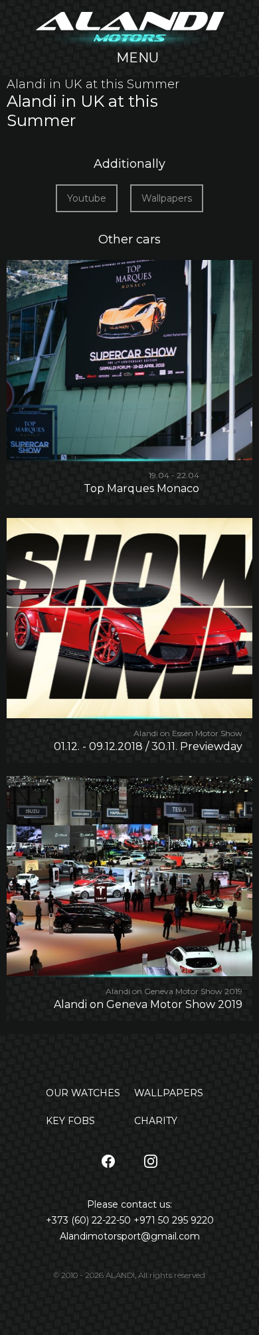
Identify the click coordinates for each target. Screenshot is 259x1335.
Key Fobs (70, 1121)
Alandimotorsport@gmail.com (130, 1236)
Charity (155, 1121)
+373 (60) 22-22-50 (89, 1220)
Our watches (83, 1093)
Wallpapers (166, 198)
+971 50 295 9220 (173, 1220)
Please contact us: (129, 1204)
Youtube (86, 198)
